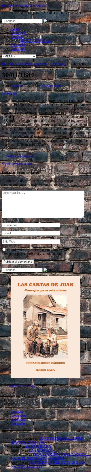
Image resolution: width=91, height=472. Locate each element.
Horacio (17, 86)
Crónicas (17, 37)
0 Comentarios (51, 86)
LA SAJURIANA (38, 446)
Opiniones (18, 49)
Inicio (15, 29)
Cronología (18, 33)
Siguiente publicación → (19, 164)
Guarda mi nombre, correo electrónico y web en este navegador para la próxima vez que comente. (41, 252)
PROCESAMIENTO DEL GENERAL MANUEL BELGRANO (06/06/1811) (50, 456)
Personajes (18, 45)
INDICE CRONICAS (35, 41)
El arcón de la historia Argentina (24, 5)
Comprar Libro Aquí (21, 386)
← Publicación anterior (18, 156)
